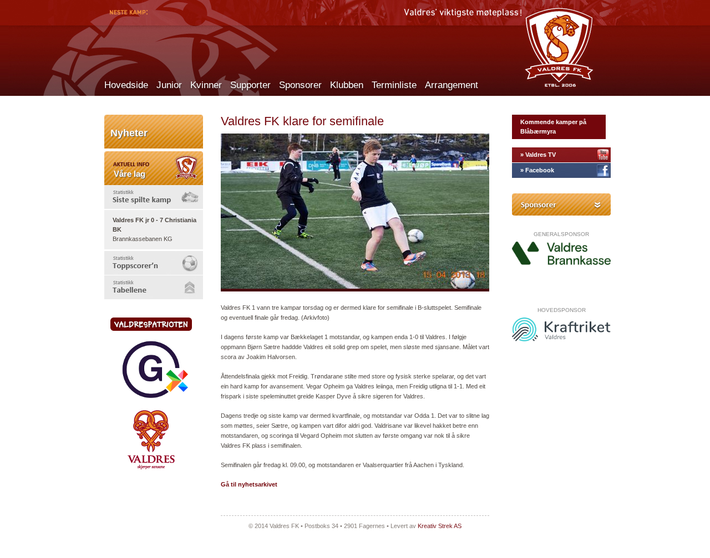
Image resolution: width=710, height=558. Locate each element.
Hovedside (126, 85)
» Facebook (537, 170)
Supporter (250, 85)
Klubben (346, 85)
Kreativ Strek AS (440, 526)
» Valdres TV (538, 154)
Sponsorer (300, 85)
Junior (169, 85)
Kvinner (206, 85)
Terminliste (394, 85)
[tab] (153, 197)
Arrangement (451, 85)
